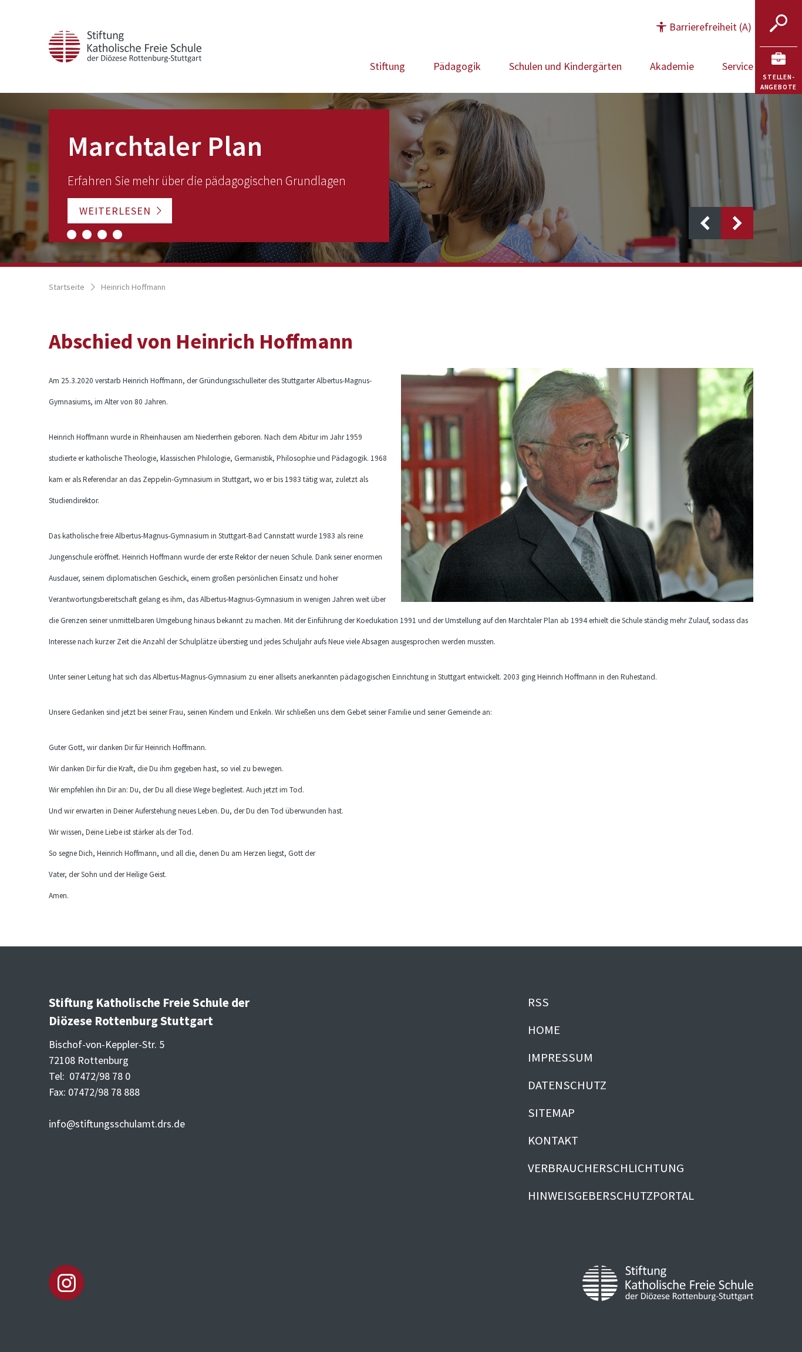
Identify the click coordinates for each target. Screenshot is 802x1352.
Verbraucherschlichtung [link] (606, 1168)
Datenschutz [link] (567, 1085)
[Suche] (778, 23)
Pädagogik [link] (457, 66)
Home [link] (544, 1030)
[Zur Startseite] (125, 45)
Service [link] (737, 66)
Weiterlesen (115, 210)
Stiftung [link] (387, 66)
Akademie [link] (672, 66)
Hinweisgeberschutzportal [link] (611, 1195)
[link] (778, 70)
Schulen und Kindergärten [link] (565, 66)
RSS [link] (538, 1002)
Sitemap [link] (551, 1112)
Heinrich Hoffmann (133, 287)
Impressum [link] (560, 1057)
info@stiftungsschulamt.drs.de (117, 1123)
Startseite (67, 287)
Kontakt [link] (553, 1140)
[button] (704, 27)
